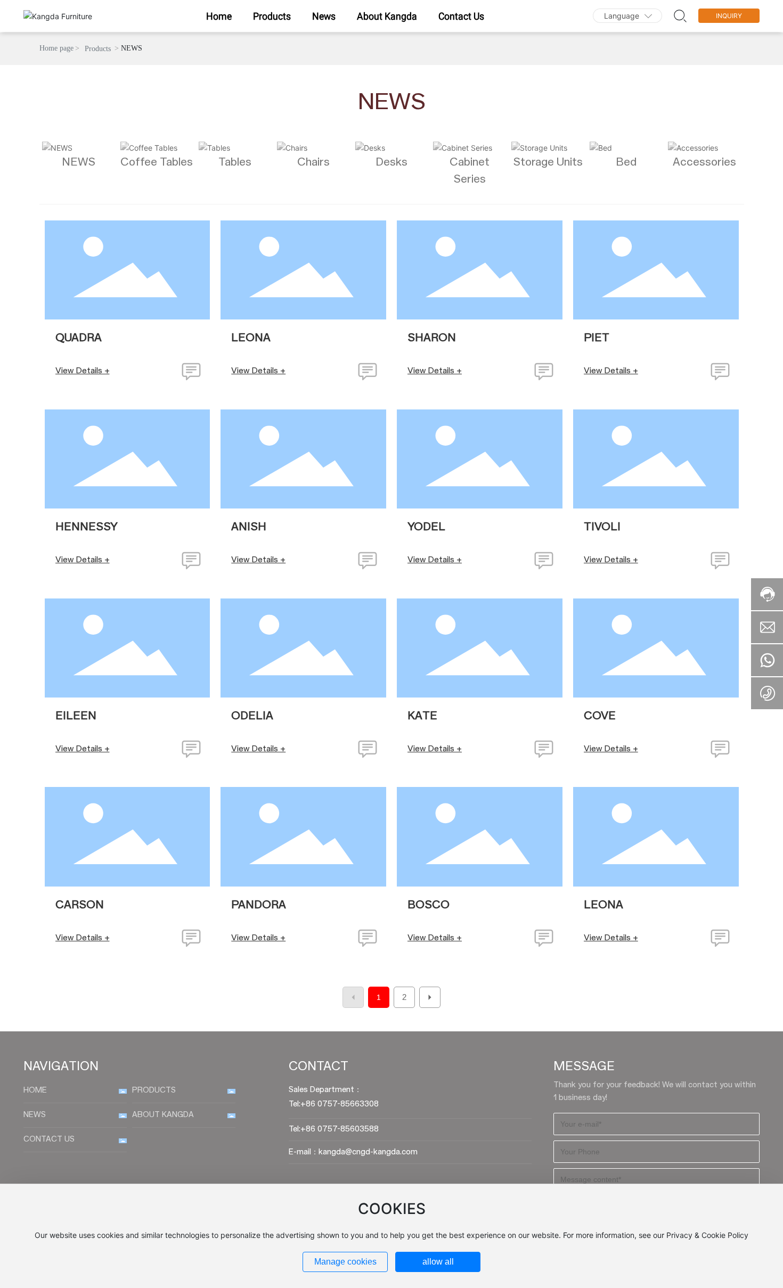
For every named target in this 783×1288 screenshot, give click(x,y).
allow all (438, 1261)
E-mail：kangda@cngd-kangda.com (353, 1152)
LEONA (251, 338)
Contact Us (49, 1139)
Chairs (313, 162)
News (34, 1115)
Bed (626, 162)
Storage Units (548, 162)
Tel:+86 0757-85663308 (334, 1104)
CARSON (79, 905)
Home (35, 1090)
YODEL (426, 527)
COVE (600, 716)
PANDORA (258, 905)
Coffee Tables (156, 162)
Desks (391, 162)
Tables (234, 162)
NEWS (78, 162)
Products (98, 49)
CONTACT (318, 1067)
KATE (422, 716)
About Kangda (163, 1115)
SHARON (431, 338)
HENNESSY (86, 527)
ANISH (248, 527)
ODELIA (252, 716)
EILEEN (75, 716)
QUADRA (78, 338)
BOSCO (428, 905)
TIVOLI (602, 527)
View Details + (82, 371)
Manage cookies (345, 1261)
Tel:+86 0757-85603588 (334, 1129)
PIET (596, 338)
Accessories (704, 162)
